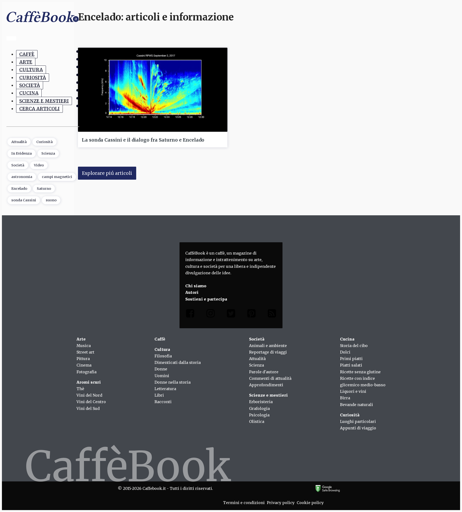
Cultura (31, 69)
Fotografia (86, 371)
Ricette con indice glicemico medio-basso (362, 381)
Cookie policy (310, 502)
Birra (345, 397)
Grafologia (259, 408)
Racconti (163, 401)
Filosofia (163, 356)
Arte (25, 62)
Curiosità (32, 77)
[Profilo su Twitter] (231, 314)
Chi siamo (195, 285)
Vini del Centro (91, 401)
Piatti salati (351, 365)
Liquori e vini (353, 391)
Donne (160, 369)
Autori (192, 292)
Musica (84, 345)
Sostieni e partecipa (206, 299)
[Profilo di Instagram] (210, 314)
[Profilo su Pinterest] (251, 314)
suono (51, 200)
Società (29, 85)
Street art (85, 352)
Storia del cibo (354, 345)
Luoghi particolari (358, 421)
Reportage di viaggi (268, 352)
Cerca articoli (39, 109)
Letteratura (165, 388)
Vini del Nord (89, 395)
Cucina (28, 93)
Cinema (84, 365)
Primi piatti (351, 358)
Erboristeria (261, 401)
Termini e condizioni (244, 502)
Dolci (345, 352)
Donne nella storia (172, 382)
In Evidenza (21, 153)
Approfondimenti (266, 384)
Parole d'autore (263, 371)
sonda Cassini (23, 200)
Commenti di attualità (270, 378)
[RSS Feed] (272, 314)
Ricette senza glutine (360, 371)
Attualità (19, 142)
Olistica (256, 421)
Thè (80, 388)
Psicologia (259, 415)
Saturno (44, 188)
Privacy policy (281, 502)
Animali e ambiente (268, 345)
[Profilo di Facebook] (190, 314)
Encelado (19, 188)
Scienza (48, 153)
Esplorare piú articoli (107, 173)
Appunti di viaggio (358, 428)
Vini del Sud (88, 408)
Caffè (26, 54)
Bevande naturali (356, 404)
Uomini (161, 375)
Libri (159, 395)
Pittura (83, 358)
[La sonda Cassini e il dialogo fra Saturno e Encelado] (152, 90)
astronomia (21, 177)
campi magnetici (57, 177)
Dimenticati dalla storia (177, 362)
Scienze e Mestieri (44, 101)
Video (39, 165)
